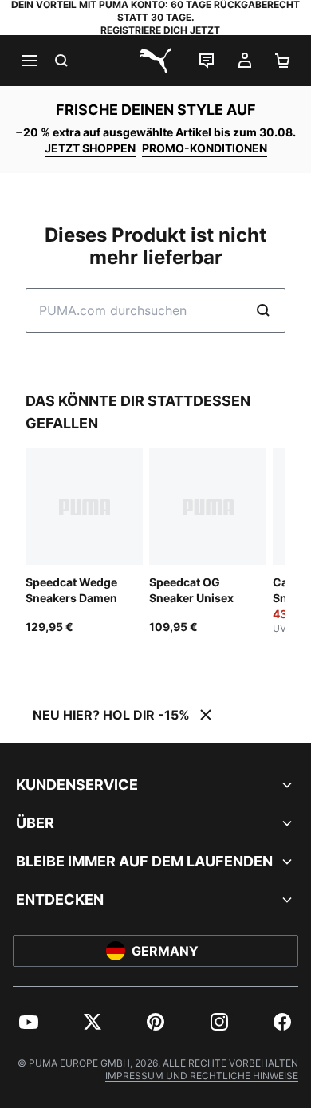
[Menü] (29, 61)
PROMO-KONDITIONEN (204, 148)
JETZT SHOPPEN (90, 148)
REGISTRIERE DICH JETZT (160, 30)
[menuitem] (29, 1022)
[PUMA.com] (155, 61)
